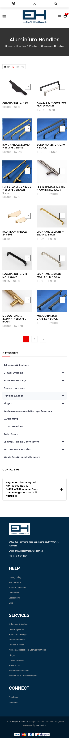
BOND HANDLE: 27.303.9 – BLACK (51, 146)
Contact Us (14, 592)
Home (9, 46)
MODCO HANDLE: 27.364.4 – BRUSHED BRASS (14, 318)
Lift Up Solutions (13, 426)
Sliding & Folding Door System (34, 441)
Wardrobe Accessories (34, 449)
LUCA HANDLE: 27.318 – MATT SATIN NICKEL (50, 275)
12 (13, 66)
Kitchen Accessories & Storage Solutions (34, 411)
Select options (27, 87)
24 (18, 66)
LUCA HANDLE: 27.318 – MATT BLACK (15, 275)
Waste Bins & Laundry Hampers (34, 457)
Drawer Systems (34, 373)
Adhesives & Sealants (34, 365)
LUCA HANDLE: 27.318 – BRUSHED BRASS (50, 233)
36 (23, 66)
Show (6, 67)
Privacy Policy (15, 577)
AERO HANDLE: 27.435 (15, 102)
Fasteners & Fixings (34, 380)
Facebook (13, 697)
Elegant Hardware (20, 721)
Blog (11, 603)
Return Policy (15, 582)
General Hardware (34, 388)
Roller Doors (11, 434)
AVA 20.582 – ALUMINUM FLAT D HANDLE (51, 104)
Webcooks (41, 725)
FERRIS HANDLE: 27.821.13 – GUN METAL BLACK (51, 188)
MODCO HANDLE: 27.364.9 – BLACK (47, 317)
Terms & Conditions (17, 587)
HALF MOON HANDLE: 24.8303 (14, 233)
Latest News (14, 598)
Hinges (34, 403)
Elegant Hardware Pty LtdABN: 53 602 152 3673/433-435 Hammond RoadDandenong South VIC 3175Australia (22, 489)
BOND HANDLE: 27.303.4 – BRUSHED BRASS (16, 146)
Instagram (13, 702)
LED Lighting (11, 418)
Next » (43, 339)
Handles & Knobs (26, 46)
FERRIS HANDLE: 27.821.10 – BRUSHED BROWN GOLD (16, 189)
